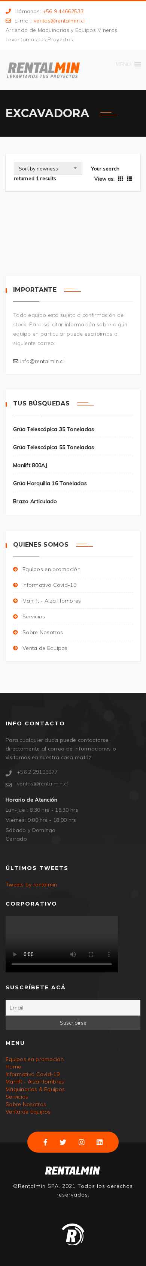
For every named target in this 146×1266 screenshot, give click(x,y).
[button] (123, 64)
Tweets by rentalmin (31, 884)
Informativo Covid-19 (49, 585)
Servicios (33, 616)
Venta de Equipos (45, 648)
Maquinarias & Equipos (35, 1089)
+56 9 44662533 (63, 11)
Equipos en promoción (51, 569)
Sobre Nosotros (42, 632)
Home (13, 1066)
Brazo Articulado (35, 501)
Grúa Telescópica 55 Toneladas (53, 447)
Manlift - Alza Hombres (51, 600)
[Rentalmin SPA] (43, 70)
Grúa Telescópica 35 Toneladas (53, 429)
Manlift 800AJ (30, 465)
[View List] (128, 178)
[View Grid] (120, 178)
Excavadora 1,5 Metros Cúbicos (65, 214)
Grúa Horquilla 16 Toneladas (50, 483)
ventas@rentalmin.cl (59, 20)
